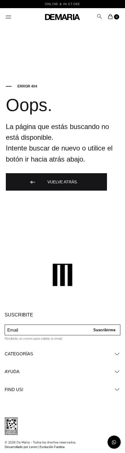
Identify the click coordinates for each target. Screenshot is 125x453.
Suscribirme (104, 330)
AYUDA (12, 371)
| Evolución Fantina (51, 447)
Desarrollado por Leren (21, 447)
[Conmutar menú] (9, 17)
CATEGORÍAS (19, 353)
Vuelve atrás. (62, 182)
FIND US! (14, 389)
